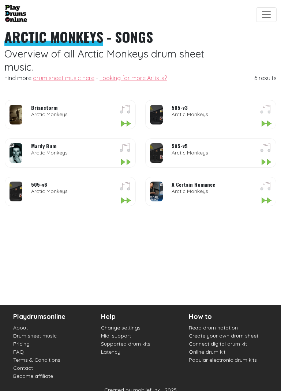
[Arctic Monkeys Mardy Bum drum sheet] (125, 149)
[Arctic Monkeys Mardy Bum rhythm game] (125, 163)
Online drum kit (207, 352)
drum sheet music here (63, 78)
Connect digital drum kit (218, 343)
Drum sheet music (35, 335)
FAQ (18, 352)
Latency (110, 352)
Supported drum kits (125, 343)
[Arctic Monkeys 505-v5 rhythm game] (266, 163)
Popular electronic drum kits (223, 360)
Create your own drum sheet (223, 335)
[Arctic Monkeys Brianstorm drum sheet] (125, 110)
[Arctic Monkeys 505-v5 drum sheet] (265, 149)
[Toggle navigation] (266, 14)
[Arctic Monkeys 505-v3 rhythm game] (266, 124)
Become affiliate (33, 376)
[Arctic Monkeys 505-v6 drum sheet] (125, 187)
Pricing (21, 343)
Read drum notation (213, 327)
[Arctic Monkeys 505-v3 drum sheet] (265, 110)
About (20, 327)
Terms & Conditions (36, 360)
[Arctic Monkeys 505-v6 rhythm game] (125, 201)
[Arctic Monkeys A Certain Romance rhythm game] (266, 201)
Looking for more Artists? (133, 78)
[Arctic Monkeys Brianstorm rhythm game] (125, 124)
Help (108, 316)
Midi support (116, 335)
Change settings (120, 327)
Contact (23, 368)
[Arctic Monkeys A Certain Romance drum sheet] (265, 187)
